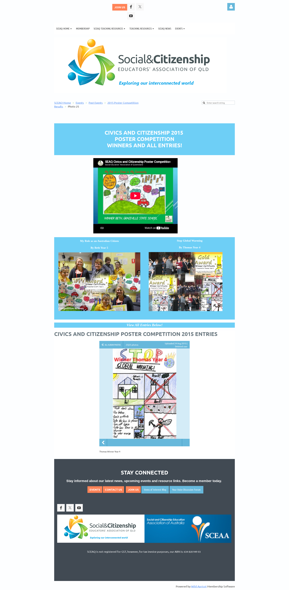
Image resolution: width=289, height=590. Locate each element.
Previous (103, 442)
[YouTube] (131, 16)
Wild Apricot (199, 586)
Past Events (96, 102)
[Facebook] (131, 7)
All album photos (113, 344)
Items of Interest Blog (155, 489)
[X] (140, 7)
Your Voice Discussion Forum (186, 489)
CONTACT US (113, 489)
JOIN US (119, 7)
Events (80, 102)
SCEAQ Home (62, 102)
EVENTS (95, 489)
